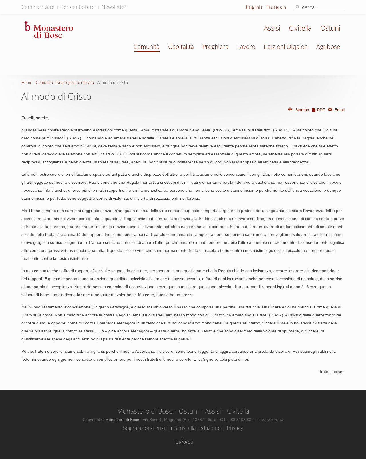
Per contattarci (78, 6)
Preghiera (215, 47)
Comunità (147, 47)
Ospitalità (181, 47)
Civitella (300, 28)
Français (276, 6)
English (255, 6)
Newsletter (114, 6)
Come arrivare (38, 6)
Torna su (183, 442)
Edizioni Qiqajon (286, 47)
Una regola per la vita (75, 82)
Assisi (272, 28)
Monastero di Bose (145, 411)
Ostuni (330, 28)
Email (339, 109)
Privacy (235, 427)
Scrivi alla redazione (197, 427)
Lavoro (246, 47)
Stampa (302, 109)
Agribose (328, 47)
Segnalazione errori (145, 427)
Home (26, 82)
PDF (321, 109)
